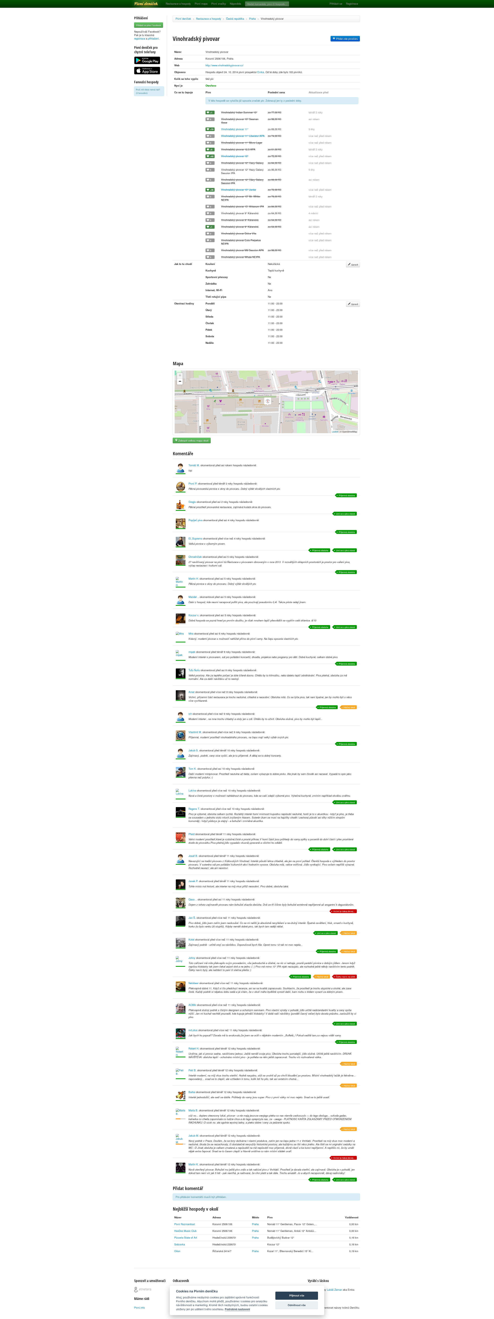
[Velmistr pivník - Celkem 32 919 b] (180, 812)
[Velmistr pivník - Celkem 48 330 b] (180, 582)
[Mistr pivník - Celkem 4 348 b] (180, 921)
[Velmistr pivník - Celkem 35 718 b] (180, 1008)
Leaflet (335, 431)
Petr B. (192, 1070)
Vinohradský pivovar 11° (234, 129)
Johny (192, 958)
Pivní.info (139, 1307)
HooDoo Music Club (185, 1231)
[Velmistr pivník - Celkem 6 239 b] (180, 884)
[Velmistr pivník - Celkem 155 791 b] (180, 523)
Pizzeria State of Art (185, 1237)
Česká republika (235, 18)
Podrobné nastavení (237, 1309)
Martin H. (194, 578)
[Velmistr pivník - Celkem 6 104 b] (180, 542)
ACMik (192, 1005)
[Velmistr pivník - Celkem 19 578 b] (180, 986)
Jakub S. (194, 750)
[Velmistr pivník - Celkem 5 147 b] (180, 794)
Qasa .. (193, 899)
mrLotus (193, 1030)
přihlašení (153, 38)
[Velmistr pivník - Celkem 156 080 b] (180, 772)
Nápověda (235, 3)
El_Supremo (195, 538)
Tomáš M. (194, 465)
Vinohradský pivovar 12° (234, 156)
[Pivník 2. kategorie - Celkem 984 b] (180, 619)
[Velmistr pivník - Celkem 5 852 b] (180, 859)
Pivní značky (218, 3)
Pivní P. (193, 483)
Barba (192, 1092)
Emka (260, 72)
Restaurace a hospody (178, 3)
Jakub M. (194, 1135)
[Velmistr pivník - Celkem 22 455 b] (180, 837)
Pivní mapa (201, 3)
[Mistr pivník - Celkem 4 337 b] (180, 961)
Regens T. (194, 809)
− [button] (180, 381)
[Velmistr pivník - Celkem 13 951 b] (180, 1052)
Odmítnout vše (297, 1305)
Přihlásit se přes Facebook (148, 25)
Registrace (352, 3)
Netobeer (194, 983)
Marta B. (193, 1110)
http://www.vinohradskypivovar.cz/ (225, 65)
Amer (192, 692)
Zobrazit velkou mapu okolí (193, 440)
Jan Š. (192, 918)
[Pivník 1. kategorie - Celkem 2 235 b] (180, 1139)
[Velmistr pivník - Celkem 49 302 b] (180, 1095)
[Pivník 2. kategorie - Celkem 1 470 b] (180, 1114)
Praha (252, 18)
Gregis (192, 502)
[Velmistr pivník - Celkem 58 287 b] (180, 717)
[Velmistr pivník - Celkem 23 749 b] (180, 600)
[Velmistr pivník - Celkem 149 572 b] (180, 1033)
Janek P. (193, 881)
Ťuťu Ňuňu (194, 670)
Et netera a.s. (142, 1290)
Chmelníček (195, 557)
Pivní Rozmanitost (184, 1224)
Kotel (191, 939)
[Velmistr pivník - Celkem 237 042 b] (180, 655)
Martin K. (194, 1164)
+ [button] (180, 375)
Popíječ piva (195, 520)
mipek (192, 652)
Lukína (192, 790)
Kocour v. (194, 615)
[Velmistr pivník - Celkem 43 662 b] (180, 903)
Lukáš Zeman (334, 1289)
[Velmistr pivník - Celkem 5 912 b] (180, 754)
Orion (177, 1251)
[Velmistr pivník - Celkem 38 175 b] (180, 637)
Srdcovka (179, 1244)
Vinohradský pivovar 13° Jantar (238, 189)
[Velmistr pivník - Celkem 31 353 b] (180, 1168)
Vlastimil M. (195, 732)
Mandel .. (194, 597)
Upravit (354, 264)
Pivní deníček (141, 2)
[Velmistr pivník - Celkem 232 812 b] (180, 505)
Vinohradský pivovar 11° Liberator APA (243, 136)
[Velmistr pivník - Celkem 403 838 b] (180, 735)
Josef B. (193, 856)
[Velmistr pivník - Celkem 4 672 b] (180, 943)
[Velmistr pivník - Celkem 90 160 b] (180, 487)
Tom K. (193, 768)
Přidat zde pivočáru (346, 38)
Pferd (192, 834)
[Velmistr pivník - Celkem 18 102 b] (180, 695)
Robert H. (194, 1048)
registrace (139, 38)
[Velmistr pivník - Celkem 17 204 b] (180, 1074)
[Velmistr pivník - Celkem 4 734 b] (180, 469)
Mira (191, 633)
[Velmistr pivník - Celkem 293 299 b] (180, 560)
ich (190, 714)
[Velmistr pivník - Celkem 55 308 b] (180, 673)
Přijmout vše (296, 1295)
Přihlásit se (336, 3)
